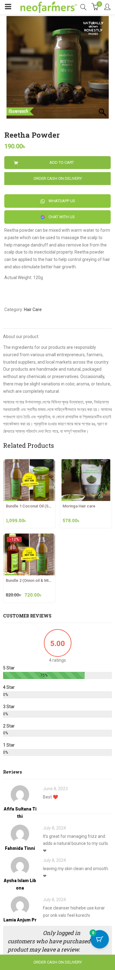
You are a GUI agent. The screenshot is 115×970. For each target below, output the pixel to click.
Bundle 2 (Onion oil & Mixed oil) (34, 580)
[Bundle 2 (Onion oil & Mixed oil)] (29, 539)
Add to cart (61, 162)
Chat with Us (61, 217)
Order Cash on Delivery (57, 178)
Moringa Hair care (79, 506)
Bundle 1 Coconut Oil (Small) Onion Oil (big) (44, 506)
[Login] (107, 7)
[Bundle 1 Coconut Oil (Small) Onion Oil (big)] (29, 462)
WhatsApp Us (61, 201)
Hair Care (33, 309)
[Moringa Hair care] (86, 462)
